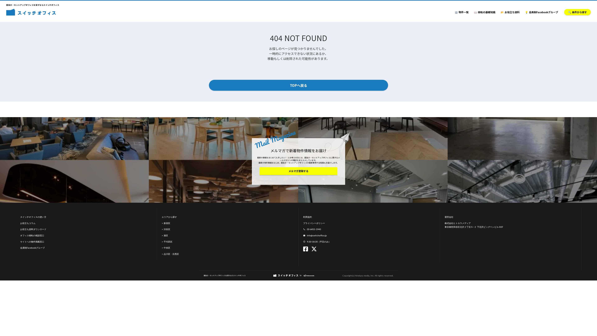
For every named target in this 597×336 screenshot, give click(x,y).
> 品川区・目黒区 (170, 254)
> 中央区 (166, 247)
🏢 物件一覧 (462, 12)
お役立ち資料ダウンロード (33, 229)
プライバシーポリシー (314, 223)
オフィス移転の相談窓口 (32, 235)
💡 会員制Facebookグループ (541, 12)
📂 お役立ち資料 (510, 12)
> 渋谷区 (166, 229)
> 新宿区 (166, 223)
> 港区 (165, 235)
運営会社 (449, 217)
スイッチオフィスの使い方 (33, 217)
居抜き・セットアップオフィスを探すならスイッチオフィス (225, 275)
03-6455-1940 (314, 229)
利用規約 (307, 217)
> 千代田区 (167, 241)
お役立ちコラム (27, 223)
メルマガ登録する (298, 171)
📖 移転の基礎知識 (484, 12)
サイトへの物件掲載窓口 (32, 241)
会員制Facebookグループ (32, 247)
